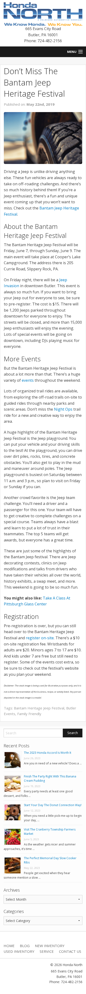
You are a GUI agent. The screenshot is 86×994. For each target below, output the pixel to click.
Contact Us (70, 951)
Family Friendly (29, 713)
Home (9, 945)
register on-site (40, 637)
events (28, 380)
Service (47, 951)
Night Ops (63, 409)
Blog (25, 945)
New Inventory (49, 945)
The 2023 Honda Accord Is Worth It (47, 753)
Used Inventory (19, 951)
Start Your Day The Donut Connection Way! (52, 805)
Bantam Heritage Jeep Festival (39, 708)
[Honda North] (43, 13)
